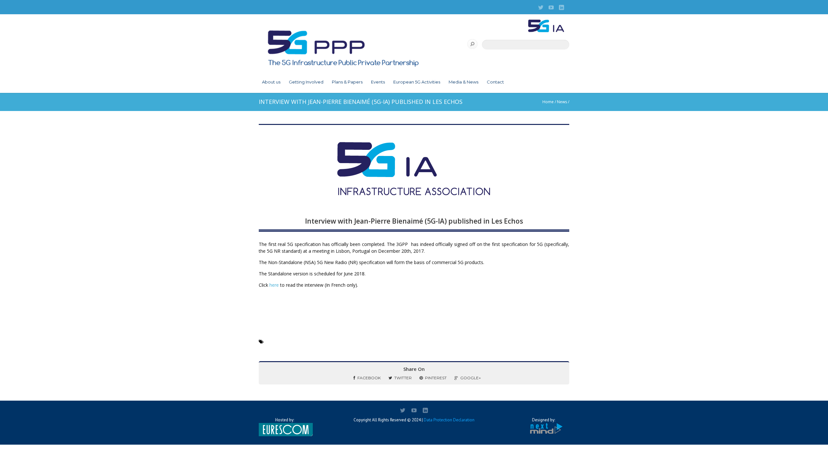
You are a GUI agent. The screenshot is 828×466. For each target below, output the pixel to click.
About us (271, 81)
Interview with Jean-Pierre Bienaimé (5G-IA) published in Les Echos (414, 221)
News (562, 102)
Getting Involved (306, 81)
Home (548, 102)
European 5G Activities (416, 81)
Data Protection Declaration (449, 420)
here (274, 285)
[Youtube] (551, 7)
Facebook (369, 377)
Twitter (403, 377)
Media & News (463, 81)
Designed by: (543, 420)
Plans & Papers (347, 81)
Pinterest (436, 377)
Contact (495, 81)
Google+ (470, 377)
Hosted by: (284, 420)
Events (378, 81)
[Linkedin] (561, 7)
